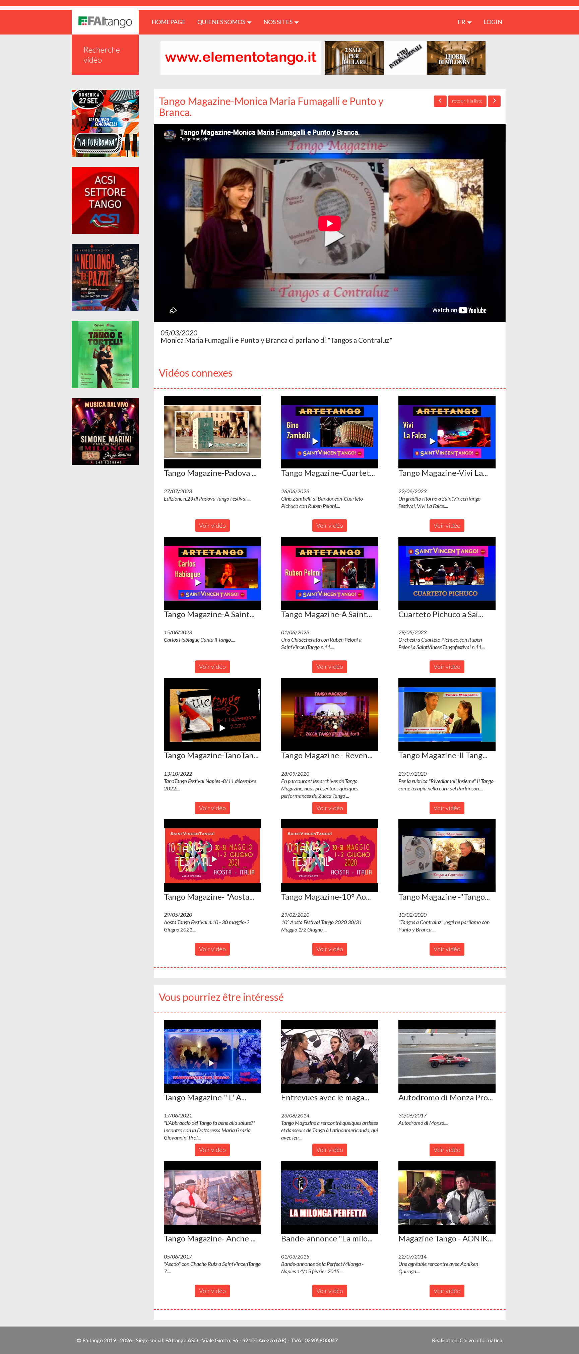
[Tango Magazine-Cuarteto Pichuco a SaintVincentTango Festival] (329, 432)
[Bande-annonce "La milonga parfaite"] (329, 1197)
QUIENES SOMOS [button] (221, 21)
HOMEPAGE (171, 21)
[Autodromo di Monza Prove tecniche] (447, 1056)
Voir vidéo (212, 525)
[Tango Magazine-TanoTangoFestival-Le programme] (212, 714)
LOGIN (493, 21)
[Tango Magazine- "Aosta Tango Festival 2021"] (212, 855)
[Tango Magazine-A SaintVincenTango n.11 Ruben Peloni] (329, 573)
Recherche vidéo (101, 54)
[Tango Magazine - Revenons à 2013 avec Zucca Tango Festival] (329, 714)
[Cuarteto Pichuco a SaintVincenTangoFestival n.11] (447, 573)
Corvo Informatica (481, 1340)
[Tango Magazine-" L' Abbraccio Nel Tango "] (212, 1056)
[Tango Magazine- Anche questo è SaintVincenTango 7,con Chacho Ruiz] (212, 1197)
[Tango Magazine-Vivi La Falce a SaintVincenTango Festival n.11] (447, 432)
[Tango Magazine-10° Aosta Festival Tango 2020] (329, 855)
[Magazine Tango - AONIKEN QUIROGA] (447, 1197)
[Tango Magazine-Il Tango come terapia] (447, 714)
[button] (212, 432)
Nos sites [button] (278, 21)
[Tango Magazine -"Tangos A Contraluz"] (447, 855)
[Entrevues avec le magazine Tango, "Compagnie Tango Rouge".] (329, 1056)
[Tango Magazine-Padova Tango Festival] (212, 432)
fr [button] (462, 21)
